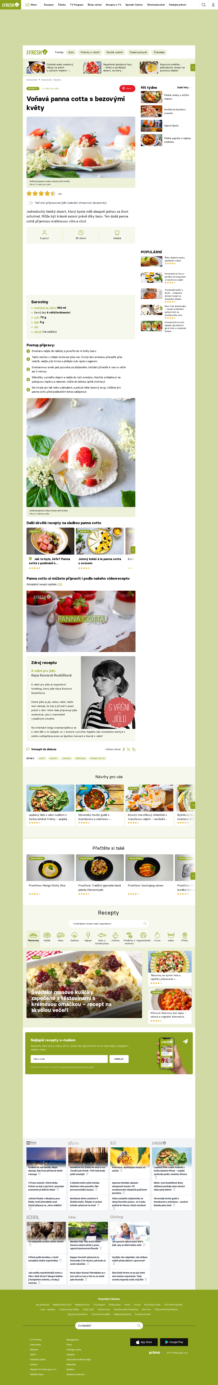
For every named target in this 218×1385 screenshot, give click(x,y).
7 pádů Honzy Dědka (69, 1309)
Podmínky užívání (38, 1359)
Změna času (115, 1304)
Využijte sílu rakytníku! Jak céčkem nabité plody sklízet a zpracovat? (129, 1259)
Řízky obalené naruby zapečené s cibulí (175, 259)
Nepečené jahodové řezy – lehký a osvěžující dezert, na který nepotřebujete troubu (117, 69)
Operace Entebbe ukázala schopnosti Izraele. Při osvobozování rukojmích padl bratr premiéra (129, 1188)
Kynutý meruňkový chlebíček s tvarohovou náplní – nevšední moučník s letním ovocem (147, 817)
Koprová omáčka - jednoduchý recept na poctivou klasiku (172, 67)
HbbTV (33, 1354)
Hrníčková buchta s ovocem (175, 111)
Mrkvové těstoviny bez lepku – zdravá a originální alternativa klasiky (168, 1016)
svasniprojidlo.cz (63, 727)
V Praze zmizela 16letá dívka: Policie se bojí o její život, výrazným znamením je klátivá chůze (46, 1186)
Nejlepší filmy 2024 (62, 1304)
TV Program (76, 4)
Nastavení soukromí (76, 1374)
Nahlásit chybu (36, 1374)
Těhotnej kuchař (156, 4)
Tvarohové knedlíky (100, 1314)
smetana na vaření (45, 307)
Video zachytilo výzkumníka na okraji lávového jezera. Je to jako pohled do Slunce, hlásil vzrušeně (129, 1202)
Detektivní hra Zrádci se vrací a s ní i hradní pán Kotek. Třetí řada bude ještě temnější (87, 1170)
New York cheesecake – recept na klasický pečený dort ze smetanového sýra (175, 310)
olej (36, 326)
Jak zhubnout (42, 1304)
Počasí (137, 1304)
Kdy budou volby (152, 1304)
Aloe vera (146, 1309)
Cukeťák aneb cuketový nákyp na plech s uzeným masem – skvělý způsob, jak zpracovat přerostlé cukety (60, 72)
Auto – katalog (47, 1309)
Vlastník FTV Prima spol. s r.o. (43, 1369)
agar (36, 322)
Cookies (33, 1364)
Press (69, 1344)
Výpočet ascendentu (77, 1314)
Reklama (34, 1349)
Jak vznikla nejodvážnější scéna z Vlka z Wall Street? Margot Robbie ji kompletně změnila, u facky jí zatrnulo (45, 1277)
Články (62, 4)
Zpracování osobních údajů (79, 1359)
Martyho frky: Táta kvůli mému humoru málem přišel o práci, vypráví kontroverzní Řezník (85, 1245)
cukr (36, 317)
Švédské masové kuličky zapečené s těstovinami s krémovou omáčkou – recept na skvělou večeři (71, 1001)
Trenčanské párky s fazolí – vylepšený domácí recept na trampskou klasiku (174, 294)
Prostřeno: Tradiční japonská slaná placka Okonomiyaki (99, 887)
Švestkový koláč (143, 1314)
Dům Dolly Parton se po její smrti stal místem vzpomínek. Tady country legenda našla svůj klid (128, 1276)
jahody (38, 331)
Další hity (183, 87)
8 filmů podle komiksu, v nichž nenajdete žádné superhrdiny (43, 1259)
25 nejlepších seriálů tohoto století (46, 1241)
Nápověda (71, 1364)
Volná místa (35, 1344)
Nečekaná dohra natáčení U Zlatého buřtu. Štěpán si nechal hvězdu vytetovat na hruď (86, 1202)
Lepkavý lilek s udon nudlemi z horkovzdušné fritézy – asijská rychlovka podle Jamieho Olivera (49, 817)
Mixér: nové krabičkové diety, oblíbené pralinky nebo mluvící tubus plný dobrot (169, 1186)
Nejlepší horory (82, 1304)
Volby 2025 (88, 1309)
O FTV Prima (35, 1340)
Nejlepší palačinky (122, 1314)
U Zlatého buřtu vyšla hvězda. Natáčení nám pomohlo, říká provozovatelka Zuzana (85, 1186)
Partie (127, 1304)
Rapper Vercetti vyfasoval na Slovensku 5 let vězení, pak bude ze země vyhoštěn (88, 1260)
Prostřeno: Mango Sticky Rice (47, 885)
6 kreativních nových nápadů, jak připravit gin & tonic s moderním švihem (175, 326)
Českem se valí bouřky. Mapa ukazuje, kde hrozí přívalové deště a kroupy (45, 1170)
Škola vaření (95, 4)
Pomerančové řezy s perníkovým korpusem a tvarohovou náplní (175, 276)
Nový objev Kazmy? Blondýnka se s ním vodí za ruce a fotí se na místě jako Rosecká (87, 1276)
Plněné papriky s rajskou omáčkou (177, 140)
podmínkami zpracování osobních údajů (77, 1067)
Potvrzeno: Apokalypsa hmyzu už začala (128, 1169)
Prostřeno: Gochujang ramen (145, 885)
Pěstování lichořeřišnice (166, 1309)
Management (73, 1340)
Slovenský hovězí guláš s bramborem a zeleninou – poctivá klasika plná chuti (94, 817)
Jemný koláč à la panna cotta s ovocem (99, 561)
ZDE (59, 584)
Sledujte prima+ (177, 4)
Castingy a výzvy (74, 1349)
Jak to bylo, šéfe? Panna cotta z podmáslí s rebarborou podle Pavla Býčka (49, 561)
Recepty (49, 4)
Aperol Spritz (171, 125)
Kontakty (71, 1354)
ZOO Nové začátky (173, 1304)
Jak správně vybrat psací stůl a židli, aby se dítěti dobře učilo (127, 1243)
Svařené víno (103, 1309)
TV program (99, 1304)
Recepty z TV (113, 4)
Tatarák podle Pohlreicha (126, 1309)
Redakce (71, 1369)
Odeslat (119, 1059)
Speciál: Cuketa (134, 4)
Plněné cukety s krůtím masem (176, 97)
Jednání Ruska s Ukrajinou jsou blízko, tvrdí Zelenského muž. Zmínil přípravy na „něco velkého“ (45, 1202)
